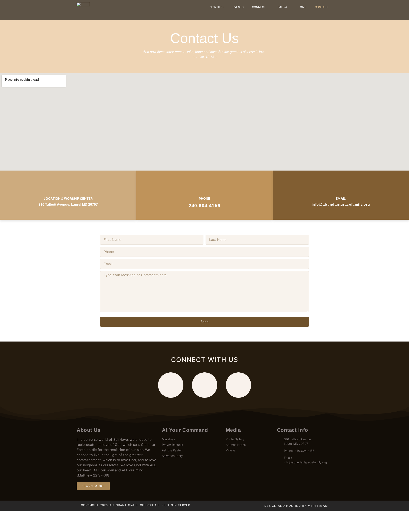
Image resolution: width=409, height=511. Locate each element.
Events (238, 7)
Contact (321, 7)
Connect (259, 7)
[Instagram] (238, 385)
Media (282, 7)
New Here (217, 7)
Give (303, 7)
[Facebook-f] (170, 385)
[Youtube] (204, 385)
